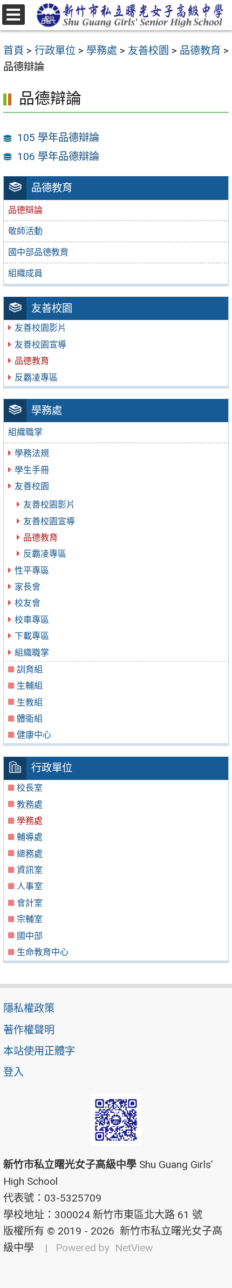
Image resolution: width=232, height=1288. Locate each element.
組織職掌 (25, 432)
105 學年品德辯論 (58, 137)
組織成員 (25, 273)
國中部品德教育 (38, 252)
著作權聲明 (28, 1030)
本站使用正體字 (39, 1051)
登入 (13, 1072)
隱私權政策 (28, 1008)
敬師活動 (25, 231)
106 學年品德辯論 (58, 156)
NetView (134, 1248)
